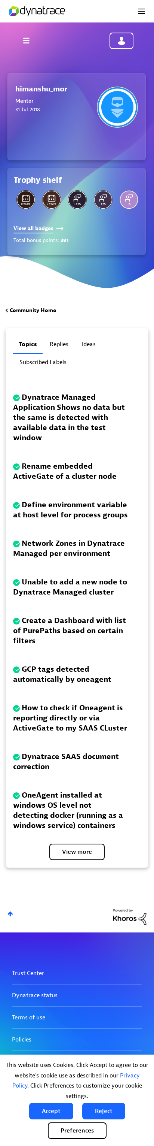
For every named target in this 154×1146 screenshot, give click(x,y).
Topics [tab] (28, 344)
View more (77, 852)
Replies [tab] (59, 344)
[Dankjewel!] (77, 199)
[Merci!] (129, 199)
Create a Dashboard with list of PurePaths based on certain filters (69, 630)
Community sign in (121, 41)
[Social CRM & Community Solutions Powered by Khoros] (130, 916)
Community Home (33, 310)
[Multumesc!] (103, 199)
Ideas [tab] (89, 344)
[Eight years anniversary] (25, 199)
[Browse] (30, 40)
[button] (51, 1111)
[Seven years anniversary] (51, 199)
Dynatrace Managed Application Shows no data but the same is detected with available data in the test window (69, 417)
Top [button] (10, 913)
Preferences (77, 1130)
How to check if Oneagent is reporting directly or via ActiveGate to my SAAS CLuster (70, 718)
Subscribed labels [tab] (43, 362)
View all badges (33, 228)
